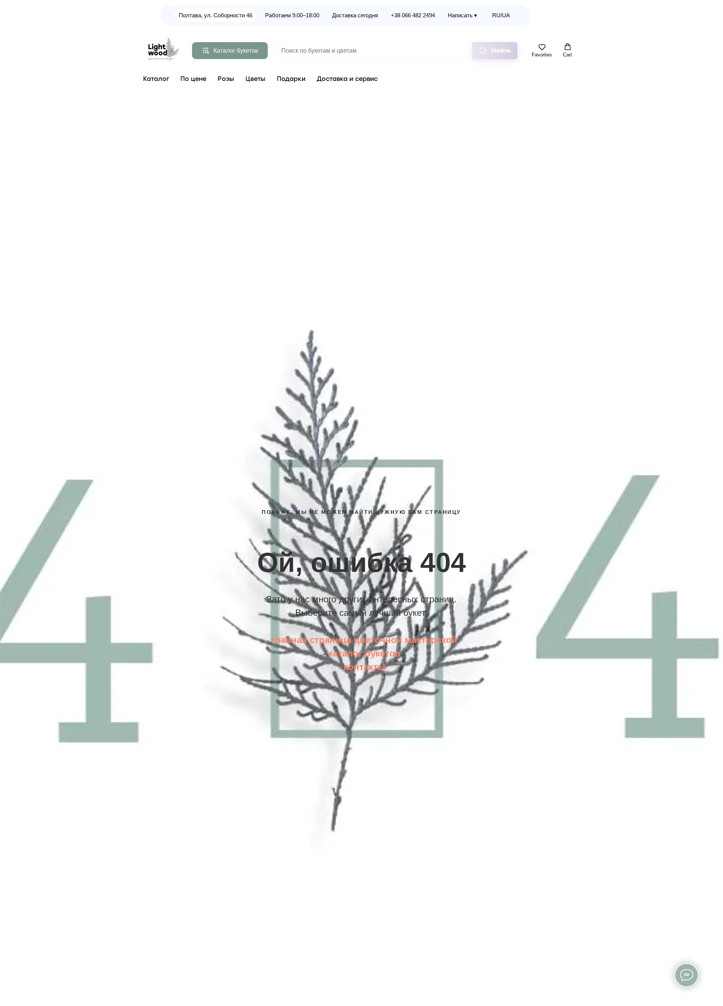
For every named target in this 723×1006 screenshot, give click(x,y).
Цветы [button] (255, 78)
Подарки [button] (291, 78)
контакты (364, 667)
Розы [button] (226, 78)
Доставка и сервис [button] (347, 78)
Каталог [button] (156, 78)
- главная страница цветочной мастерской (361, 640)
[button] (542, 50)
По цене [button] (193, 78)
